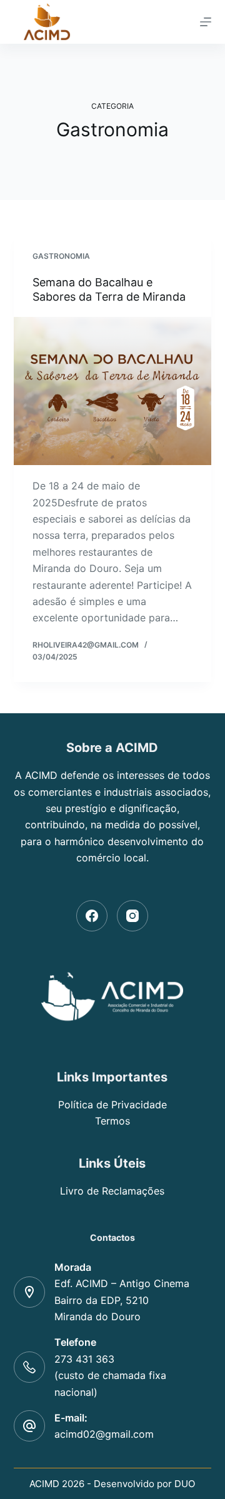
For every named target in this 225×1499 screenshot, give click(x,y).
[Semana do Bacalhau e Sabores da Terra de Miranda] (113, 391)
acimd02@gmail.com (104, 1434)
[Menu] (205, 22)
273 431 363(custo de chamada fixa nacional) (110, 1375)
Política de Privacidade (112, 1104)
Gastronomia (61, 256)
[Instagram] (132, 915)
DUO (184, 1484)
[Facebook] (92, 915)
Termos (112, 1121)
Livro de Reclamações (112, 1191)
